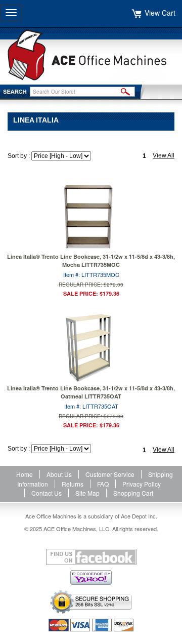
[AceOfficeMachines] (91, 55)
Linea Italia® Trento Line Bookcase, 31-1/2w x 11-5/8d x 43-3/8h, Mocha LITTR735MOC (91, 260)
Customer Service (109, 474)
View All (163, 155)
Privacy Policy (141, 483)
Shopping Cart (133, 493)
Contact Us (46, 493)
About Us (59, 474)
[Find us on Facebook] (91, 557)
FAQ (103, 483)
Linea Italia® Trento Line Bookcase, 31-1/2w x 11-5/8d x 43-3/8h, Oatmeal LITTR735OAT (91, 392)
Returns (72, 483)
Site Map (87, 493)
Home (24, 474)
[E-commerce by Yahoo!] (91, 577)
